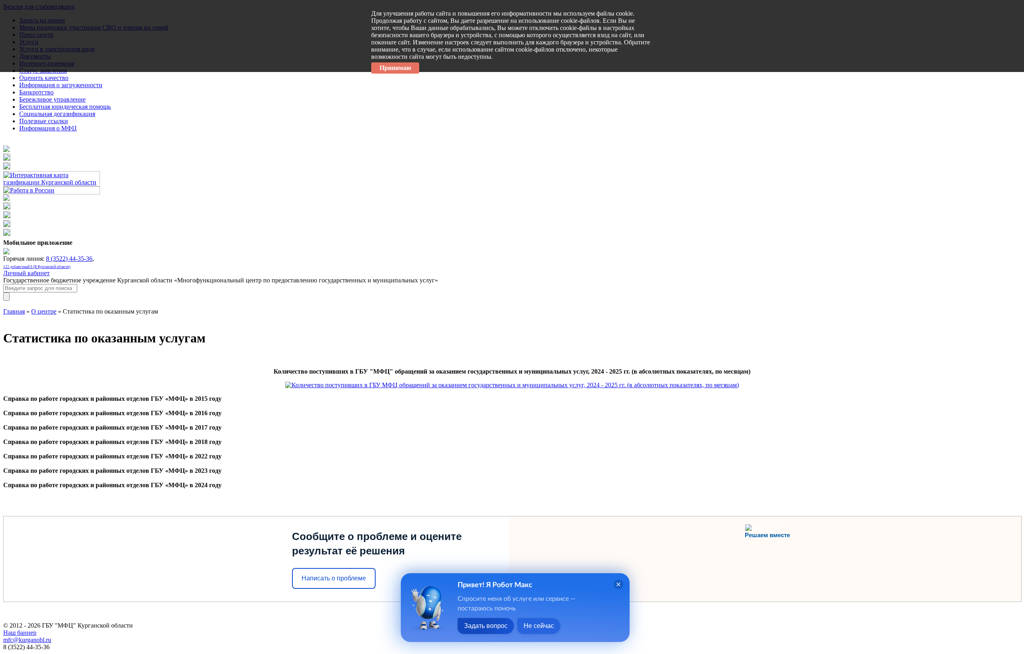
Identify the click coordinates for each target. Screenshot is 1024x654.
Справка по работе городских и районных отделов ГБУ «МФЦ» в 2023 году (112, 470)
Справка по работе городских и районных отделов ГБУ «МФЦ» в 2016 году (112, 413)
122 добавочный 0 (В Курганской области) (36, 267)
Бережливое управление (52, 99)
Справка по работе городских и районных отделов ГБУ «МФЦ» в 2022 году (112, 456)
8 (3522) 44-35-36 (69, 258)
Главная (14, 311)
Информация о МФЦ (48, 128)
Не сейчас (539, 625)
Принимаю (395, 67)
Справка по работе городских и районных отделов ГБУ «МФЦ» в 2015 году (112, 398)
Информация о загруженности (60, 85)
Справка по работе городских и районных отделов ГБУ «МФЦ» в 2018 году (112, 441)
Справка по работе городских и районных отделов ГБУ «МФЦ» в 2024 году (112, 485)
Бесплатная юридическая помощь (65, 106)
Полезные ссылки (43, 121)
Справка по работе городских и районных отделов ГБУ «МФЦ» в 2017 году (112, 427)
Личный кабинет (26, 273)
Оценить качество (43, 77)
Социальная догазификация (57, 113)
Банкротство (36, 92)
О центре (43, 311)
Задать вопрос (486, 625)
